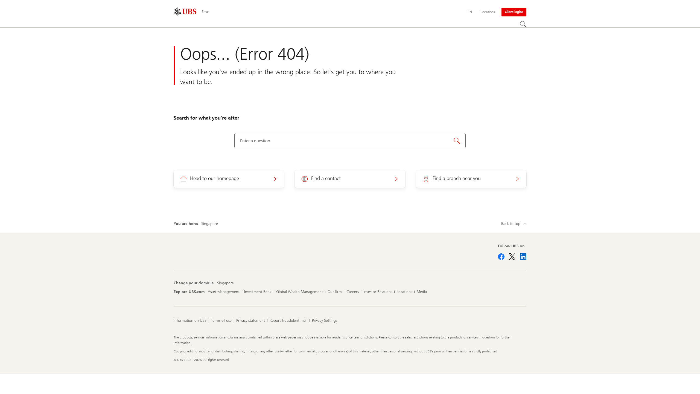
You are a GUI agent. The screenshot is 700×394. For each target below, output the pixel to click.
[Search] (523, 24)
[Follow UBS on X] (512, 256)
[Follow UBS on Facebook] (501, 256)
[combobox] (350, 140)
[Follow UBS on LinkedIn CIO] (523, 256)
